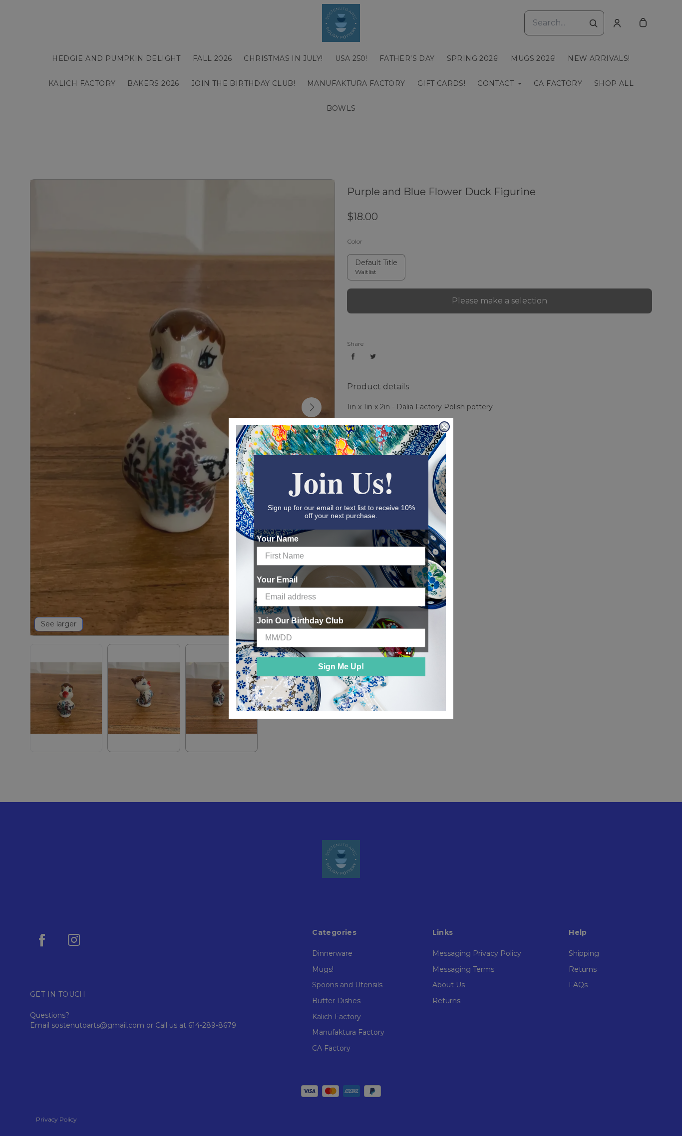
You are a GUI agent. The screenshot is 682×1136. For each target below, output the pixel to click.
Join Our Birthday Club (300, 620)
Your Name (278, 539)
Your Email (277, 579)
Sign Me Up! (341, 666)
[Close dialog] (444, 427)
